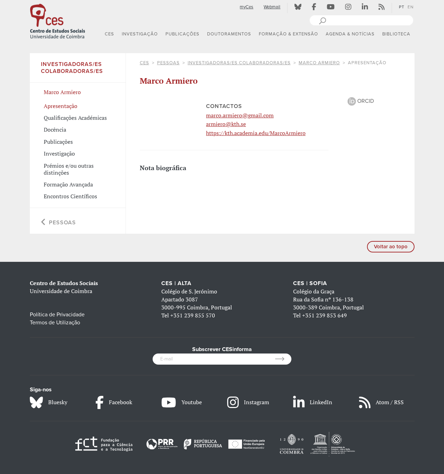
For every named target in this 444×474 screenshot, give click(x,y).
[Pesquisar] (322, 20)
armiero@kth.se (226, 124)
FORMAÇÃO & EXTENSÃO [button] (288, 34)
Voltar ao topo (391, 246)
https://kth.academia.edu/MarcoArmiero (256, 133)
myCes (246, 7)
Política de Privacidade (57, 314)
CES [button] (109, 34)
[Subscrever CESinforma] (283, 359)
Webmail (272, 7)
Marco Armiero (319, 63)
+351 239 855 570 (192, 315)
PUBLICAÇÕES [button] (182, 34)
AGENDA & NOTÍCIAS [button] (350, 34)
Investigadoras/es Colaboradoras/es (239, 63)
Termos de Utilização (55, 322)
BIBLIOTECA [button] (396, 34)
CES (144, 63)
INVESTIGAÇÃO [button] (140, 34)
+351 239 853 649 (324, 315)
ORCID (365, 101)
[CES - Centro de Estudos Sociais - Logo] (57, 20)
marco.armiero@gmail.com (240, 115)
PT (401, 7)
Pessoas (168, 63)
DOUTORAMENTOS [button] (229, 34)
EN (410, 7)
